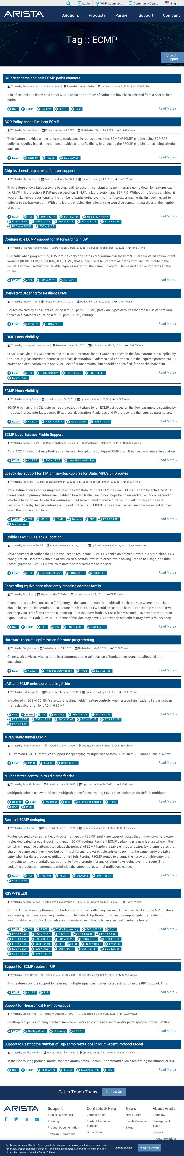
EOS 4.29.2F (71, 158)
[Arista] (24, 13)
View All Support (172, 57)
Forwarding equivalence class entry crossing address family (52, 586)
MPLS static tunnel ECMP (25, 737)
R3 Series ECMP (21, 226)
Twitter (16, 1119)
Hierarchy (59, 1031)
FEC (44, 627)
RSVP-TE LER (15, 893)
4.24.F (32, 992)
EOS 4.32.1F (98, 627)
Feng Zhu (28, 594)
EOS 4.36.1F (19, 880)
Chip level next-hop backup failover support (39, 171)
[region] (92, 1148)
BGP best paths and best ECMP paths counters (42, 78)
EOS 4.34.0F (47, 226)
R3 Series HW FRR (97, 217)
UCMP (60, 519)
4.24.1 (63, 109)
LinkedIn (26, 1119)
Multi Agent (48, 1070)
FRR (92, 519)
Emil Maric (29, 828)
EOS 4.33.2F (112, 221)
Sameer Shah (30, 130)
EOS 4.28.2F (108, 934)
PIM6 (113, 802)
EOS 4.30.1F (78, 421)
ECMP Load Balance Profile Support (33, 434)
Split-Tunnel (42, 944)
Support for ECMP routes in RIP (29, 966)
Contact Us (114, 1091)
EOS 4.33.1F (77, 573)
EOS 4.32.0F (97, 373)
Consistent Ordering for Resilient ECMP (36, 293)
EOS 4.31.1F (89, 221)
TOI (30, 217)
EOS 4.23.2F (71, 217)
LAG (14, 714)
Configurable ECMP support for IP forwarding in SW (46, 239)
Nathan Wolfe (30, 692)
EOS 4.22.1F (48, 217)
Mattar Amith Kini (33, 545)
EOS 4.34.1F (19, 724)
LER (61, 944)
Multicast (51, 802)
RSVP (44, 929)
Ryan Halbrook (31, 784)
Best (77, 109)
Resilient (33, 158)
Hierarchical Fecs (51, 573)
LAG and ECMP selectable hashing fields (37, 684)
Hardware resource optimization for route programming (49, 640)
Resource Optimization (59, 671)
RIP (46, 992)
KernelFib (69, 280)
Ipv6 (67, 802)
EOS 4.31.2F (89, 719)
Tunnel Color (93, 944)
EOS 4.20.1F (80, 714)
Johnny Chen (30, 399)
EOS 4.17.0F (19, 378)
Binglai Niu (29, 648)
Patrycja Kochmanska (35, 248)
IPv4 (14, 807)
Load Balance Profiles (81, 460)
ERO (74, 944)
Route (84, 671)
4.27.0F (78, 1031)
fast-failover (19, 524)
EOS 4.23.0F (73, 373)
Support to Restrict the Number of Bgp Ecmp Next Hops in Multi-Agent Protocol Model (73, 1044)
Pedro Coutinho (32, 746)
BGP (14, 109)
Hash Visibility (49, 373)
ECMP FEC (99, 573)
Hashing (59, 714)
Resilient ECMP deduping (24, 820)
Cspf (112, 929)
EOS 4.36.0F (19, 953)
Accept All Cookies (149, 1147)
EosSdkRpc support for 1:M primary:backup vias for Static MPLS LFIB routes (66, 473)
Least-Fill (115, 944)
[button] (69, 3)
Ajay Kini (28, 482)
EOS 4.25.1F (19, 719)
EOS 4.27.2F (19, 934)
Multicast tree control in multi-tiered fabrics (39, 776)
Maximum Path (90, 1070)
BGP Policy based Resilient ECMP (31, 122)
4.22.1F (32, 460)
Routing (16, 802)
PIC (57, 627)
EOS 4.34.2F (110, 519)
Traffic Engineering (90, 802)
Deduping (82, 876)
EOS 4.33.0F (112, 719)
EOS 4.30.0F (42, 221)
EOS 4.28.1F (19, 221)
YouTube (37, 1119)
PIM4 (29, 807)
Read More (166, 108)
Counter (46, 109)
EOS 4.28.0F (42, 719)
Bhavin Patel (30, 179)
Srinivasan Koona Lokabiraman (41, 86)
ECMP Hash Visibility (21, 337)
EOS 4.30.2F (66, 221)
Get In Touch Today (77, 1092)
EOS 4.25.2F (104, 876)
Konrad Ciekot (31, 443)
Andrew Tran (30, 301)
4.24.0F (32, 671)
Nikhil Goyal (30, 975)
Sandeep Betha (31, 1052)
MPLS (44, 519)
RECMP (51, 158)
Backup (76, 519)
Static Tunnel (69, 763)
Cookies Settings (123, 1147)
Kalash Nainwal (32, 902)
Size (109, 1070)
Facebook (6, 1119)
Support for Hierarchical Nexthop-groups (37, 1005)
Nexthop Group (36, 1031)
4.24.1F (48, 763)
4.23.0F (32, 421)
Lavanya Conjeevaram (36, 345)
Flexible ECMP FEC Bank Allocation (32, 537)
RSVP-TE (64, 934)
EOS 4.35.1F (112, 949)
